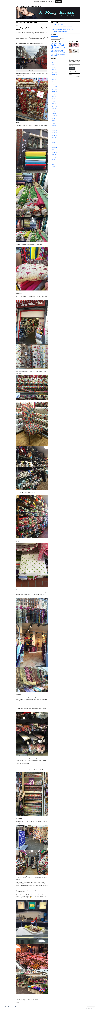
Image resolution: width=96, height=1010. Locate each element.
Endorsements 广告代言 (57, 48)
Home (18, 6)
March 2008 (54, 145)
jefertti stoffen (36, 1000)
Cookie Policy (23, 1007)
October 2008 (54, 133)
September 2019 (54, 60)
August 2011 (54, 79)
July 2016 (53, 62)
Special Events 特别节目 (58, 53)
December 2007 (54, 150)
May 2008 (53, 142)
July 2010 (53, 98)
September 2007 (54, 155)
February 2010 (54, 106)
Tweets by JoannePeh (54, 36)
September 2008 (54, 135)
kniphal (40, 1000)
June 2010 (53, 99)
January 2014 (54, 69)
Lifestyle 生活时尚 (60, 51)
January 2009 (54, 128)
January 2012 (54, 76)
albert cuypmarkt (27, 999)
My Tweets (53, 34)
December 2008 (54, 130)
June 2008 (53, 140)
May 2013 (53, 71)
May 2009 (53, 121)
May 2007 (53, 162)
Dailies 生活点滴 (57, 46)
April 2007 (54, 164)
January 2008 (54, 149)
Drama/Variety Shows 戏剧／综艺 (58, 48)
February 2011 (54, 86)
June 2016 (53, 64)
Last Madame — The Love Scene (57, 24)
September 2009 (54, 115)
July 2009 (53, 118)
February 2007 (54, 167)
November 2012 (54, 74)
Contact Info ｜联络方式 (35, 6)
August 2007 (54, 157)
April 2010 (54, 103)
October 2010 (54, 93)
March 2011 (54, 84)
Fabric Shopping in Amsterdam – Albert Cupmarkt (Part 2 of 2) (31, 28)
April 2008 (54, 144)
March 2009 (54, 125)
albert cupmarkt (21, 999)
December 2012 (54, 72)
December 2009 (54, 110)
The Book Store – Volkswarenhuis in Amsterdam (59, 31)
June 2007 (53, 161)
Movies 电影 (53, 53)
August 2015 (54, 65)
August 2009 (54, 116)
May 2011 (53, 81)
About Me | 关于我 (25, 6)
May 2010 (53, 101)
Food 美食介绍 (57, 50)
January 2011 (54, 88)
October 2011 (54, 77)
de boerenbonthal (34, 999)
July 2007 (53, 159)
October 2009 (54, 113)
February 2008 (54, 147)
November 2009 (54, 111)
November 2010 (54, 91)
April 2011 (54, 82)
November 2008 (54, 132)
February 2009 (54, 127)
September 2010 (54, 94)
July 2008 (53, 138)
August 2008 (54, 137)
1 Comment (45, 997)
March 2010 (54, 105)
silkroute (17, 1002)
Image (17, 25)
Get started (58, 1)
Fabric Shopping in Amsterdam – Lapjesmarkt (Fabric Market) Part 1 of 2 (63, 29)
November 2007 (54, 152)
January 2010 (54, 108)
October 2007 (54, 154)
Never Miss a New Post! (73, 56)
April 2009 (54, 123)
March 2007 (54, 166)
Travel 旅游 (27, 997)
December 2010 (54, 89)
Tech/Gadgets (56, 54)
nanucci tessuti (45, 1000)
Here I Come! (72, 68)
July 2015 (53, 67)
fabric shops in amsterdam (28, 1000)
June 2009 (53, 120)
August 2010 (54, 96)
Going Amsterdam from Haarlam (57, 27)
